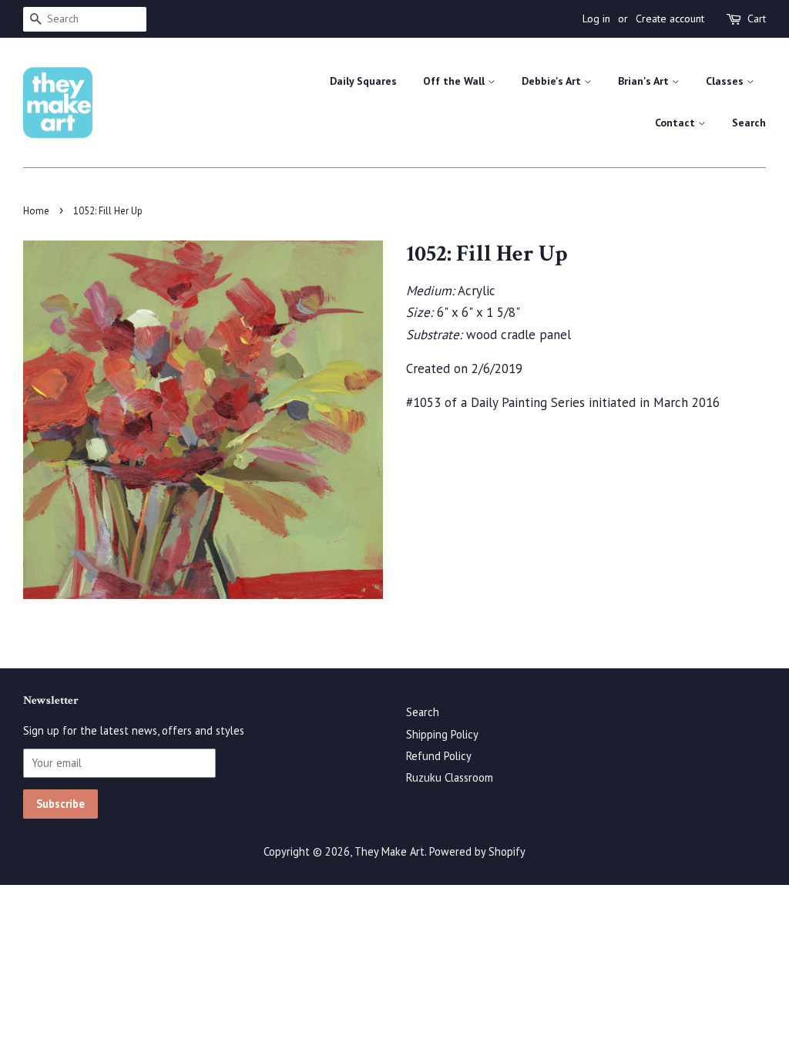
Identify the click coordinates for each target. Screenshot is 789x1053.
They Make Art (389, 851)
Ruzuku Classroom (449, 777)
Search (749, 123)
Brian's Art (645, 81)
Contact (676, 123)
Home (36, 210)
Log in (596, 18)
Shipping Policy (442, 734)
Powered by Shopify (477, 851)
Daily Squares (363, 81)
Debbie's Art (553, 81)
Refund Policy (439, 756)
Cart (756, 18)
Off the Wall (455, 81)
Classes (726, 81)
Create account (670, 18)
